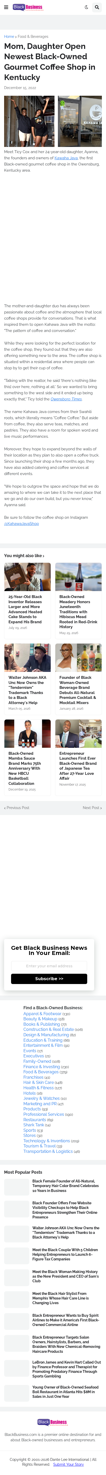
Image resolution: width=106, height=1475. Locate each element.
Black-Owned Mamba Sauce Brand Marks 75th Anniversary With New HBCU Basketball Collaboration (24, 768)
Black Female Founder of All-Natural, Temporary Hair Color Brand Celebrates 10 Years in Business (65, 1185)
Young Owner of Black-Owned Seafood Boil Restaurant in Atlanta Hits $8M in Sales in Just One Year (65, 1392)
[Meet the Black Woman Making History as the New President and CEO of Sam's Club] (16, 1277)
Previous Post (18, 808)
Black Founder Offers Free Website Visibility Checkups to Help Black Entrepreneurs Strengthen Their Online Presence (64, 1210)
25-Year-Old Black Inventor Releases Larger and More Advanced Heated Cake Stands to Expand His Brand (25, 609)
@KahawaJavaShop (21, 523)
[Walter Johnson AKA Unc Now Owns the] (27, 658)
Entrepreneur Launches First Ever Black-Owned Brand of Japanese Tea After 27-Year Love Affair (78, 766)
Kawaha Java (66, 158)
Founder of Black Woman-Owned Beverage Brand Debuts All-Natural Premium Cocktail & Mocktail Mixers (77, 690)
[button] (6, 7)
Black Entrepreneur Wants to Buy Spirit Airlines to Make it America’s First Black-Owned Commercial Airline (65, 1320)
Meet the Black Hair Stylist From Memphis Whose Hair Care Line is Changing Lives (60, 1298)
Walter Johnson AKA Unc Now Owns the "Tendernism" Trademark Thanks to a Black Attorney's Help (27, 690)
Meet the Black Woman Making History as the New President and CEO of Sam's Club (65, 1276)
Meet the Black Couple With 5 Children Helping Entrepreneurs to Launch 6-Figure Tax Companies (65, 1254)
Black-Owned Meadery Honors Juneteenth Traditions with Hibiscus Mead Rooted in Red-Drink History (78, 611)
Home (9, 36)
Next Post (91, 808)
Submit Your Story (68, 1464)
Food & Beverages (33, 36)
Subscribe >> (49, 978)
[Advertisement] (53, 873)
